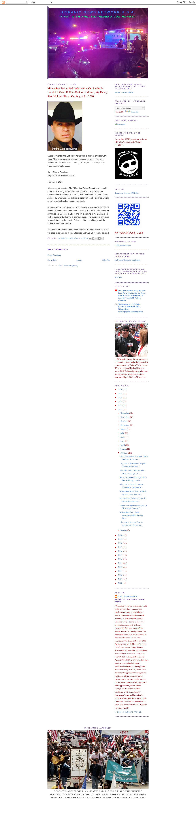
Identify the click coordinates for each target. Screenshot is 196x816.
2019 (120, 539)
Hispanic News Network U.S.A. (98, 12)
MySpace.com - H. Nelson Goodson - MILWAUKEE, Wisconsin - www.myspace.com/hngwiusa (130, 308)
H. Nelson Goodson (123, 245)
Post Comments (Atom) (68, 265)
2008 (120, 583)
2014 (120, 559)
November (125, 417)
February (124, 453)
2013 (120, 563)
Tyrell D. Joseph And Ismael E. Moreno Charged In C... (132, 472)
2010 (120, 575)
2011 (120, 571)
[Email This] (90, 238)
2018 (120, 543)
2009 (120, 579)
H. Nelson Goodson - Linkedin (127, 259)
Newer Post (52, 259)
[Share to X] (96, 238)
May (123, 441)
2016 (120, 551)
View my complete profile (128, 712)
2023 (120, 401)
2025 (120, 393)
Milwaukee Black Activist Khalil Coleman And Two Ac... (133, 493)
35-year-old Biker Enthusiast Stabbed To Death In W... (131, 486)
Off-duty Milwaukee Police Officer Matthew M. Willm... (134, 458)
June (123, 437)
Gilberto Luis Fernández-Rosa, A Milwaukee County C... (133, 507)
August (124, 429)
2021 (120, 409)
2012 (120, 567)
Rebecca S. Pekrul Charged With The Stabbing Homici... (133, 479)
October (124, 421)
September (125, 425)
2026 (120, 389)
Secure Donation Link (124, 92)
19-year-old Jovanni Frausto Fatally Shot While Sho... (131, 524)
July (122, 433)
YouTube (118, 277)
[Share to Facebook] (99, 238)
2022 (120, 405)
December (125, 413)
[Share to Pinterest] (102, 238)
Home (79, 259)
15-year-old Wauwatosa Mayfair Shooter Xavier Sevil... (133, 465)
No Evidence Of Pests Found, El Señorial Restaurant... (133, 500)
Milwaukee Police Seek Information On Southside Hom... (131, 515)
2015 (120, 555)
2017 (120, 547)
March (123, 449)
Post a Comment (54, 255)
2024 (120, 397)
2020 (120, 535)
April (123, 445)
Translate (135, 111)
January (124, 530)
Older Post (106, 259)
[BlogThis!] (93, 238)
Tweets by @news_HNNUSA (127, 193)
